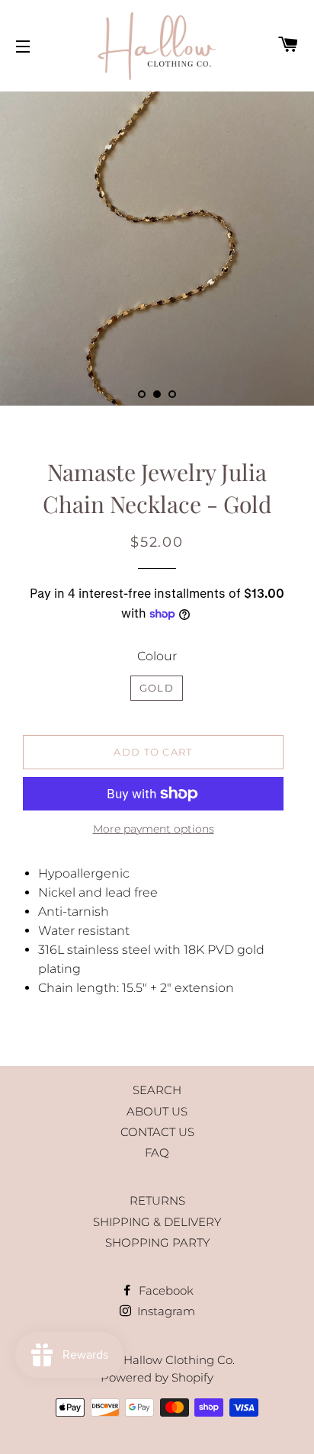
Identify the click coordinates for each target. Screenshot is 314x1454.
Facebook (165, 1290)
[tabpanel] (157, 248)
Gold (156, 688)
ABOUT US (157, 1111)
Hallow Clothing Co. (179, 1360)
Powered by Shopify (157, 1377)
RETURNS (157, 1200)
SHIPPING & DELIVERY (157, 1222)
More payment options (153, 829)
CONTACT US (157, 1132)
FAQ (157, 1152)
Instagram (164, 1311)
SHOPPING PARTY (157, 1242)
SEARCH (157, 1090)
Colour (157, 656)
